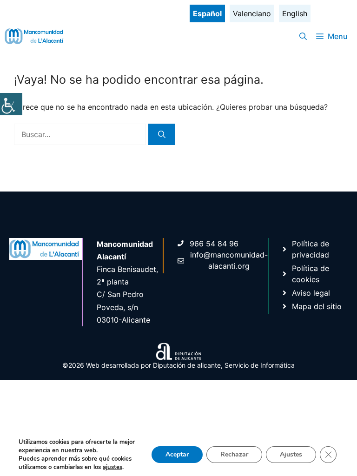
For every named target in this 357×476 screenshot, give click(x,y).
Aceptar (177, 454)
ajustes (112, 467)
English (294, 13)
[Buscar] (161, 134)
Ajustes (291, 454)
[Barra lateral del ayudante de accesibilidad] (11, 104)
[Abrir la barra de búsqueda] (303, 36)
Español (207, 13)
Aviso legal (311, 293)
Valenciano (252, 13)
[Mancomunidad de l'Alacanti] (35, 36)
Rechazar (234, 454)
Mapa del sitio (317, 306)
